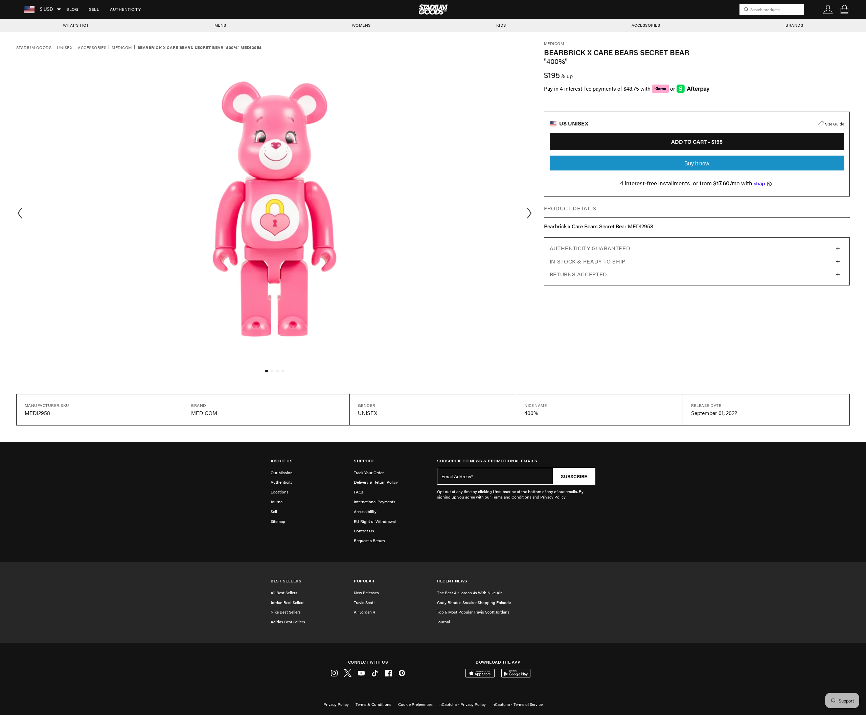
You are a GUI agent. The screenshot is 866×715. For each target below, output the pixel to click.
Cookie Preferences (415, 704)
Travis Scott (364, 602)
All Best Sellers (284, 593)
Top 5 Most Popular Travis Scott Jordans (473, 612)
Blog (72, 9)
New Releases (366, 593)
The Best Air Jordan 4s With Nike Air (469, 593)
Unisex (64, 47)
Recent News (452, 581)
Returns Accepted (578, 274)
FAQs (359, 492)
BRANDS (794, 25)
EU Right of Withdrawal (375, 521)
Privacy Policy (336, 704)
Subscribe (574, 476)
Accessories (92, 47)
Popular (364, 581)
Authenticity (125, 9)
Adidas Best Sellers (288, 622)
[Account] (828, 9)
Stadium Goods (33, 47)
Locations (280, 492)
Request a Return (369, 540)
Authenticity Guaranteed (590, 248)
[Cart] (844, 9)
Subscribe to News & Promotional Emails (487, 461)
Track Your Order (369, 472)
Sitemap (278, 521)
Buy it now (696, 163)
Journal (277, 502)
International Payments (374, 502)
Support (364, 461)
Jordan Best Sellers (287, 602)
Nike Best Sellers (286, 612)
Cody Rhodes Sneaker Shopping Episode (474, 602)
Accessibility (365, 511)
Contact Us (364, 531)
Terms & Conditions (373, 704)
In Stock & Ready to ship (587, 261)
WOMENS (361, 25)
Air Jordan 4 (364, 612)
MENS (220, 25)
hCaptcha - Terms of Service (518, 704)
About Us (282, 461)
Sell (94, 9)
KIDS (501, 25)
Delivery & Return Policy (376, 482)
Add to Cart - (697, 141)
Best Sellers (286, 581)
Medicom (122, 47)
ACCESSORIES (646, 25)
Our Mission (282, 472)
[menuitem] (72, 9)
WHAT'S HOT (76, 25)
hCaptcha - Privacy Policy (462, 704)
